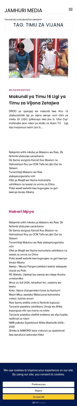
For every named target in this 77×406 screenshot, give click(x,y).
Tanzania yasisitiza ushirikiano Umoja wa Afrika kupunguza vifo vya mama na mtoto (35, 308)
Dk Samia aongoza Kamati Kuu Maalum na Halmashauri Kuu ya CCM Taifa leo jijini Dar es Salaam (35, 164)
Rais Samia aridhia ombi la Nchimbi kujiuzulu (34, 302)
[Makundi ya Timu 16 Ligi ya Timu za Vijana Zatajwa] (38, 58)
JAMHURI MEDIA (23, 10)
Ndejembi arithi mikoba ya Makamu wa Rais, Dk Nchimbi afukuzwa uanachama (36, 224)
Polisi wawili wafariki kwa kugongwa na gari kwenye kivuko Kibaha (33, 190)
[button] (71, 8)
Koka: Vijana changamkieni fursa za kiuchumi (34, 290)
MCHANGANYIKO (19, 90)
